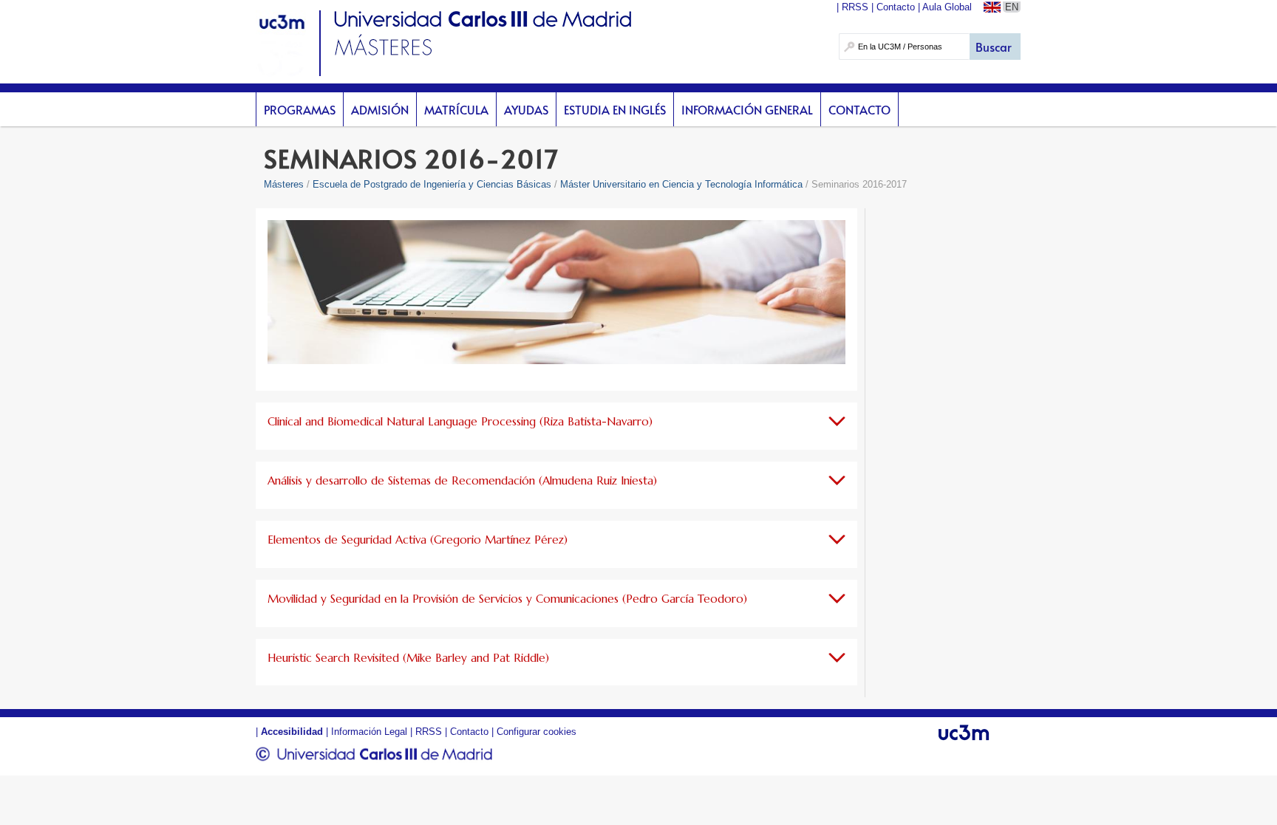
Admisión (380, 109)
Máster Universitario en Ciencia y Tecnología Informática (681, 184)
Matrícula (456, 109)
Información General (747, 109)
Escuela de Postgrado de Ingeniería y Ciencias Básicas (432, 184)
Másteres (284, 184)
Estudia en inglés (615, 109)
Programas (300, 109)
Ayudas (526, 109)
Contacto (859, 109)
